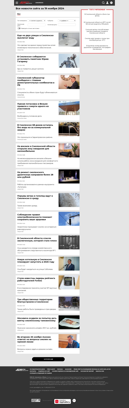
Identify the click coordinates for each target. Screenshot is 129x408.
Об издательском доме (37, 369)
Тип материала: (22, 20)
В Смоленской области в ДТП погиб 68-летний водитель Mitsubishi (97, 23)
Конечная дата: (52, 24)
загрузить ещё (48, 359)
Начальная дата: (20, 24)
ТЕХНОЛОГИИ (21, 97)
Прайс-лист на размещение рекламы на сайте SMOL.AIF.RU (92, 369)
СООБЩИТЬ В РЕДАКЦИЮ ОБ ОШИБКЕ (41, 373)
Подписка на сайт (44, 371)
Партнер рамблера (47, 400)
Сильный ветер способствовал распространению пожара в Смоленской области (97, 31)
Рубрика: (50, 20)
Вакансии (68, 369)
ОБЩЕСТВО (20, 50)
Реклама (60, 369)
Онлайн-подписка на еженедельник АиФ (65, 371)
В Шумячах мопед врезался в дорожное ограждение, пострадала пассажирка (97, 47)
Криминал (20, 330)
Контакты (33, 371)
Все (18, 14)
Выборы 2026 (100, 371)
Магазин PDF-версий (87, 371)
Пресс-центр (51, 369)
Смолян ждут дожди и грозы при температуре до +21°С (97, 39)
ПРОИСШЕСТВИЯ (22, 118)
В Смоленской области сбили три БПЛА (97, 15)
